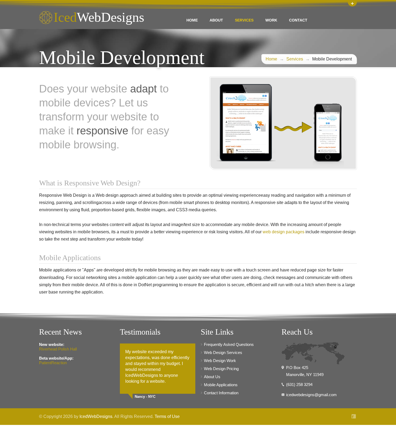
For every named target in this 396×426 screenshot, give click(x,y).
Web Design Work (220, 360)
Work (271, 20)
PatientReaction (53, 362)
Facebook (354, 416)
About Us (212, 376)
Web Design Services (223, 352)
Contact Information (221, 393)
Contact (298, 20)
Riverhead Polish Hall (58, 349)
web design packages (283, 232)
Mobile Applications (221, 384)
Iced (99, 17)
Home (192, 20)
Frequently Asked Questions (229, 344)
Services (244, 20)
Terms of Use (167, 416)
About (216, 20)
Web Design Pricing (221, 368)
